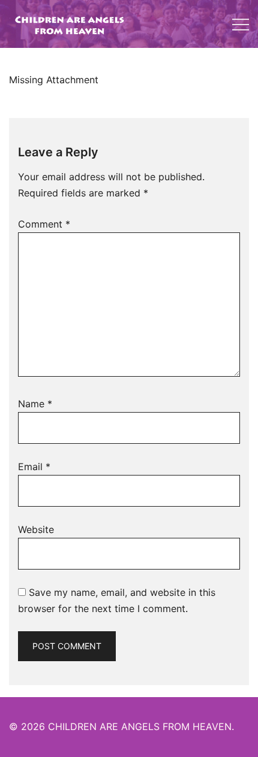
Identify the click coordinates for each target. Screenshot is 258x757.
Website (36, 529)
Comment (44, 224)
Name (35, 404)
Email (34, 467)
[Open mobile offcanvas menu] (240, 24)
